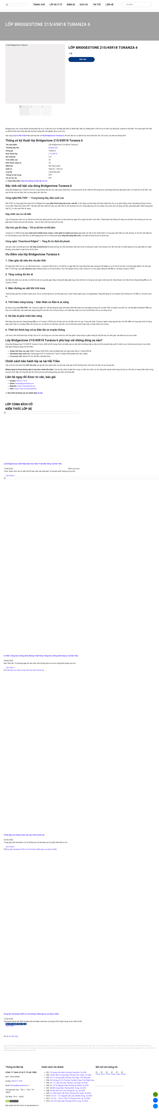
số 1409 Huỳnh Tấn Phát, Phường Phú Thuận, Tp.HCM (70, 1093)
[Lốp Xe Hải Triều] (17, 4)
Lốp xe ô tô (56, 4)
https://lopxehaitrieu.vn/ (26, 386)
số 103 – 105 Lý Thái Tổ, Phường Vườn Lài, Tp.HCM (70, 1098)
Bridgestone (53, 148)
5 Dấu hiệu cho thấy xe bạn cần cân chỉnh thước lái (24, 835)
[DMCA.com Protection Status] (11, 1101)
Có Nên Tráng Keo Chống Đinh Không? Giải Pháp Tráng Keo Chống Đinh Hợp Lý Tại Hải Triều (41, 656)
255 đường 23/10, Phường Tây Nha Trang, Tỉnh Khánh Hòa (72, 1080)
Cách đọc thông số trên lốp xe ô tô (34, 181)
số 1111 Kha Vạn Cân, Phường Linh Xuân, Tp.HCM (69, 1083)
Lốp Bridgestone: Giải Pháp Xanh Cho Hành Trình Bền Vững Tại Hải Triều (33, 464)
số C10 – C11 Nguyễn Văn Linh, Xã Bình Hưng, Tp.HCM (71, 1096)
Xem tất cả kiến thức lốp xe (16, 1024)
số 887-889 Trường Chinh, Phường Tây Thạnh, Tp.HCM (70, 1075)
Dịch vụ (84, 4)
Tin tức (97, 4)
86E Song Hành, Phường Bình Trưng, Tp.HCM (69, 1088)
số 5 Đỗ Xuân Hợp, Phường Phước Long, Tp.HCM (69, 1101)
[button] (9, 80)
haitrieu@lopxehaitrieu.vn (24, 383)
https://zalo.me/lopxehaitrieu (25, 389)
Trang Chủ (39, 4)
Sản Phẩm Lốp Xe (21, 29)
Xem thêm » (10, 476)
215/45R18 (53, 154)
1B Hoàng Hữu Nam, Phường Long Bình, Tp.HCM (68, 1072)
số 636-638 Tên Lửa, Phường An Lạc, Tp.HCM (67, 1091)
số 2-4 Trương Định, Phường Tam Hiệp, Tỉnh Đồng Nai (70, 1078)
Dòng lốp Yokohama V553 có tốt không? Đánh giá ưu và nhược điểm (31, 1014)
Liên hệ (109, 4)
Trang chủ (9, 29)
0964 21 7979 (21, 381)
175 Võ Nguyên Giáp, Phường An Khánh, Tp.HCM (70, 1085)
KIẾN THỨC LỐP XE (18, 409)
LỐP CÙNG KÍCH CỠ (19, 404)
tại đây (40, 393)
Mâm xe (71, 4)
